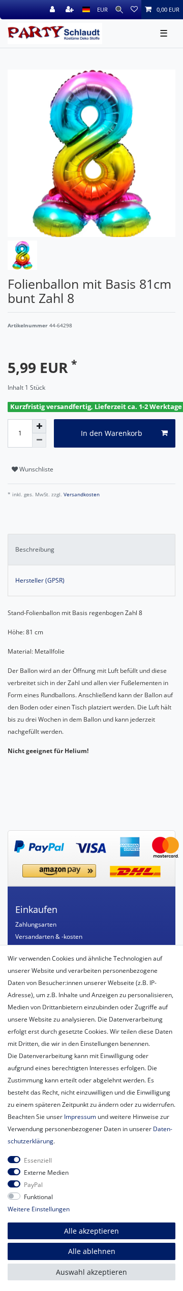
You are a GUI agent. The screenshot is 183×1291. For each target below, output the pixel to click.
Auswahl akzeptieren (91, 1272)
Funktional (38, 1197)
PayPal (33, 1184)
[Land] (86, 9)
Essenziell (38, 1160)
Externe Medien (46, 1172)
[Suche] (119, 9)
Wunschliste (35, 469)
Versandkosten (81, 494)
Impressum (80, 1116)
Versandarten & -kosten (48, 936)
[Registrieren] (70, 9)
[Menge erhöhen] (39, 426)
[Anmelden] (53, 9)
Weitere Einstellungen (39, 1209)
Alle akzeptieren (91, 1231)
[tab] (91, 549)
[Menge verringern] (39, 440)
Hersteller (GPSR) (40, 580)
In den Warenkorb (111, 433)
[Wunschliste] (134, 9)
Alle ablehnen (91, 1251)
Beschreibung (34, 549)
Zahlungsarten (35, 924)
